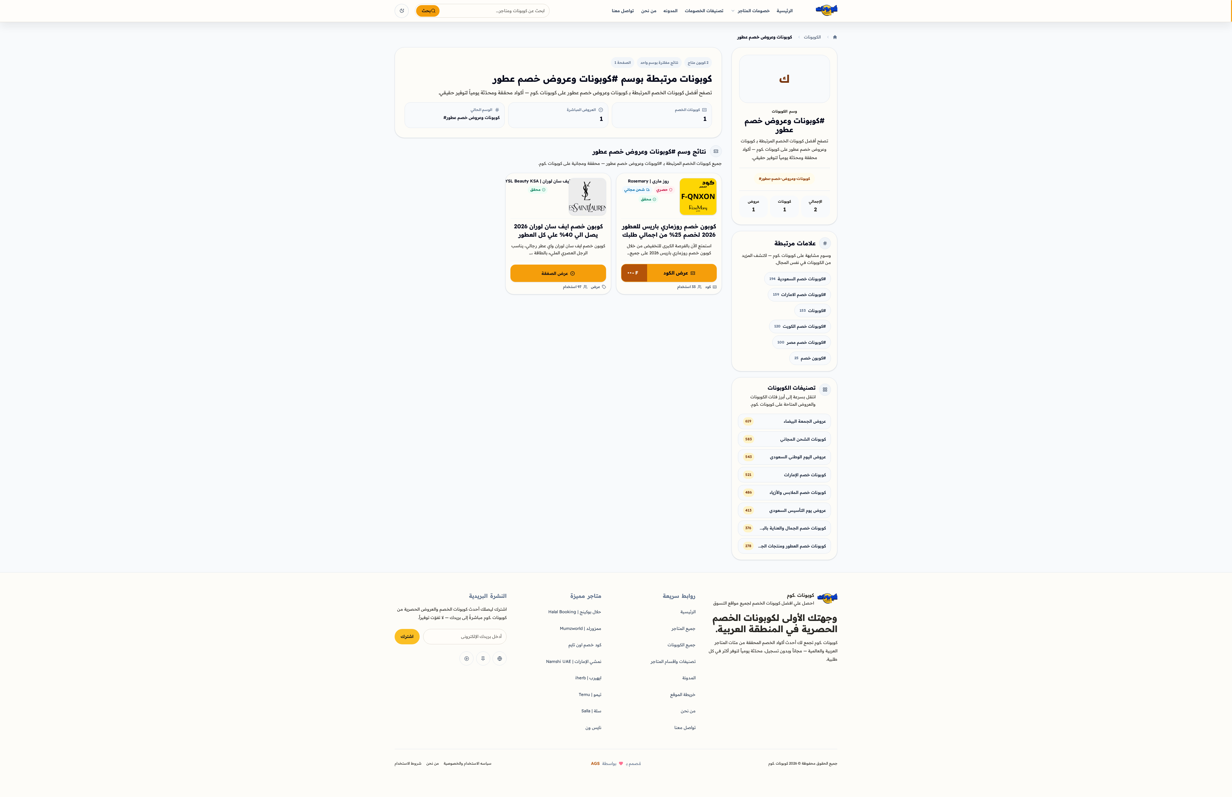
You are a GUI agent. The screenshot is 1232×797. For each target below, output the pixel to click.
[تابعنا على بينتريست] (483, 658)
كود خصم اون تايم (585, 644)
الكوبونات (812, 36)
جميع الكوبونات (682, 644)
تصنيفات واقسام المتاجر (673, 661)
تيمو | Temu (590, 694)
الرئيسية (785, 10)
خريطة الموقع (683, 694)
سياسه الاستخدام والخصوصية (468, 763)
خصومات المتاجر (754, 10)
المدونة (689, 677)
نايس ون (593, 727)
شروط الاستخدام (408, 763)
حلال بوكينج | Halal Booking (574, 611)
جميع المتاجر (684, 628)
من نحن (648, 10)
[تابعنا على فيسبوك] (499, 658)
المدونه (670, 10)
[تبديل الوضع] (402, 11)
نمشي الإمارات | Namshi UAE (573, 661)
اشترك (407, 636)
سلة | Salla (591, 710)
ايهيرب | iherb (588, 677)
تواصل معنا (623, 10)
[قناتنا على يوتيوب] (466, 658)
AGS (595, 763)
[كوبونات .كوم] (818, 11)
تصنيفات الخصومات (704, 10)
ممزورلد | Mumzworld (580, 628)
